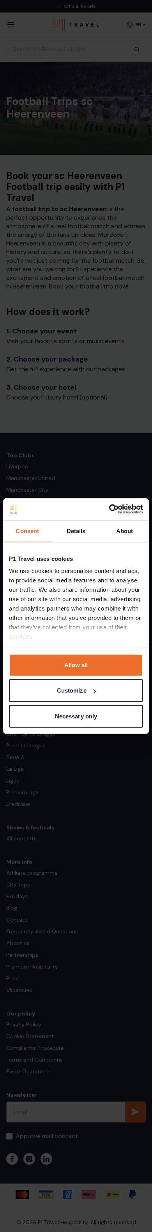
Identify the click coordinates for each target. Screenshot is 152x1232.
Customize (72, 690)
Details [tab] (76, 530)
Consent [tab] (27, 530)
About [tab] (124, 530)
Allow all (76, 664)
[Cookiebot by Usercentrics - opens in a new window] (109, 509)
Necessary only (76, 716)
